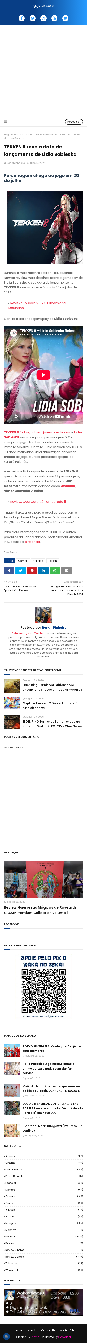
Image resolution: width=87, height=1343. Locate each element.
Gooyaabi (64, 1337)
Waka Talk (44, 1270)
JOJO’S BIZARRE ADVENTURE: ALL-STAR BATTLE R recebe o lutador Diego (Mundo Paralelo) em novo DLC (53, 1108)
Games (23, 561)
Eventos (44, 1189)
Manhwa (44, 1230)
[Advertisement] (43, 71)
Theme (35, 1337)
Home (18, 1330)
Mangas (44, 1223)
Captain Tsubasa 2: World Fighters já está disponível (50, 705)
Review (44, 1243)
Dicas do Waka (44, 1176)
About (31, 1330)
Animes (44, 1156)
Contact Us (48, 1330)
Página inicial (12, 134)
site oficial (32, 542)
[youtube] (54, 18)
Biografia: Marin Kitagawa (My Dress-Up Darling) (53, 1128)
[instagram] (43, 18)
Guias (44, 1203)
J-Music (44, 1209)
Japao (44, 1216)
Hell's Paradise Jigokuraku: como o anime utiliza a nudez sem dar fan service (48, 1068)
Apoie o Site (67, 1330)
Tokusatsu (44, 1263)
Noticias (38, 561)
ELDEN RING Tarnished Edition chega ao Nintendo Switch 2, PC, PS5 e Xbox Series (52, 723)
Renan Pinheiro (16, 163)
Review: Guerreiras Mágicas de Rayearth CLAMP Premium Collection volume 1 (40, 910)
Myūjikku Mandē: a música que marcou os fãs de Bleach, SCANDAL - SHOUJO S (51, 1088)
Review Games (44, 1256)
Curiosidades (44, 1169)
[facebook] (22, 18)
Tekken (27, 134)
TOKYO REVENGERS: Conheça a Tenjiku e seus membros (52, 1048)
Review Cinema (44, 1250)
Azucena (68, 486)
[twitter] (33, 18)
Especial (44, 1183)
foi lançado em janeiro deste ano (37, 432)
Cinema (44, 1163)
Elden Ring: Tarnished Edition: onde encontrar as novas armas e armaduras (52, 687)
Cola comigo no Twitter (27, 633)
